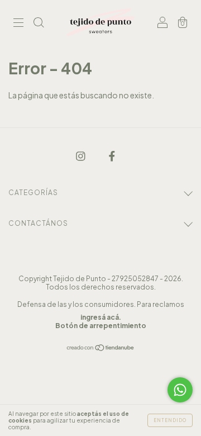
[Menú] (18, 23)
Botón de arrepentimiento (100, 325)
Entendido (170, 420)
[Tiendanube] (101, 348)
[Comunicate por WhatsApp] (180, 389)
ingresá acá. (100, 317)
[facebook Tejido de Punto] (112, 155)
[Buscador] (38, 23)
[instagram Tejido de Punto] (81, 155)
